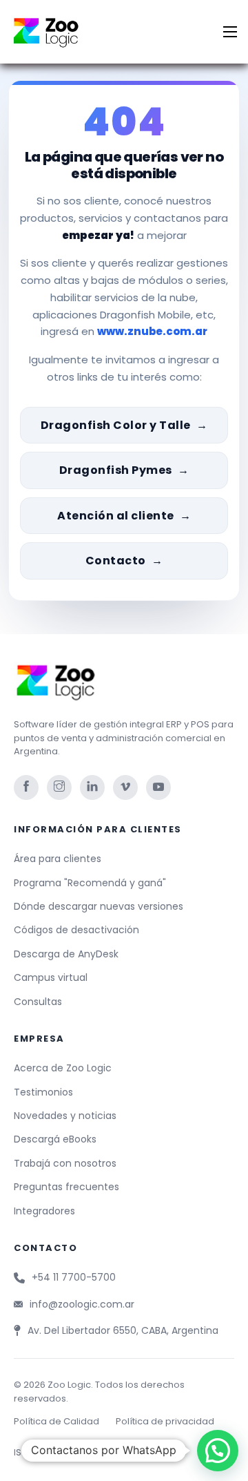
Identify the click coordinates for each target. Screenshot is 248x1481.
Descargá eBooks (55, 1139)
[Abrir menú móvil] (230, 31)
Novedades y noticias (65, 1115)
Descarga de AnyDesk (66, 954)
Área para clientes (57, 859)
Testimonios (43, 1092)
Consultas (38, 1002)
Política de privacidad (165, 1421)
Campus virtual (50, 977)
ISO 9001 (32, 1452)
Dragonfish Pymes (115, 470)
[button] (217, 1450)
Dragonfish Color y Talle (116, 425)
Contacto (115, 560)
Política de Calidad (56, 1421)
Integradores (44, 1211)
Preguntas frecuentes (66, 1187)
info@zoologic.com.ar (82, 1304)
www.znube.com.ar (152, 331)
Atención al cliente (115, 516)
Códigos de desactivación (76, 930)
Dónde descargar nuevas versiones (98, 906)
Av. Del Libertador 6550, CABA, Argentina (123, 1330)
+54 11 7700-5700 (74, 1277)
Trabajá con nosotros (65, 1163)
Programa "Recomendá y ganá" (90, 883)
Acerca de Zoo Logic (63, 1068)
